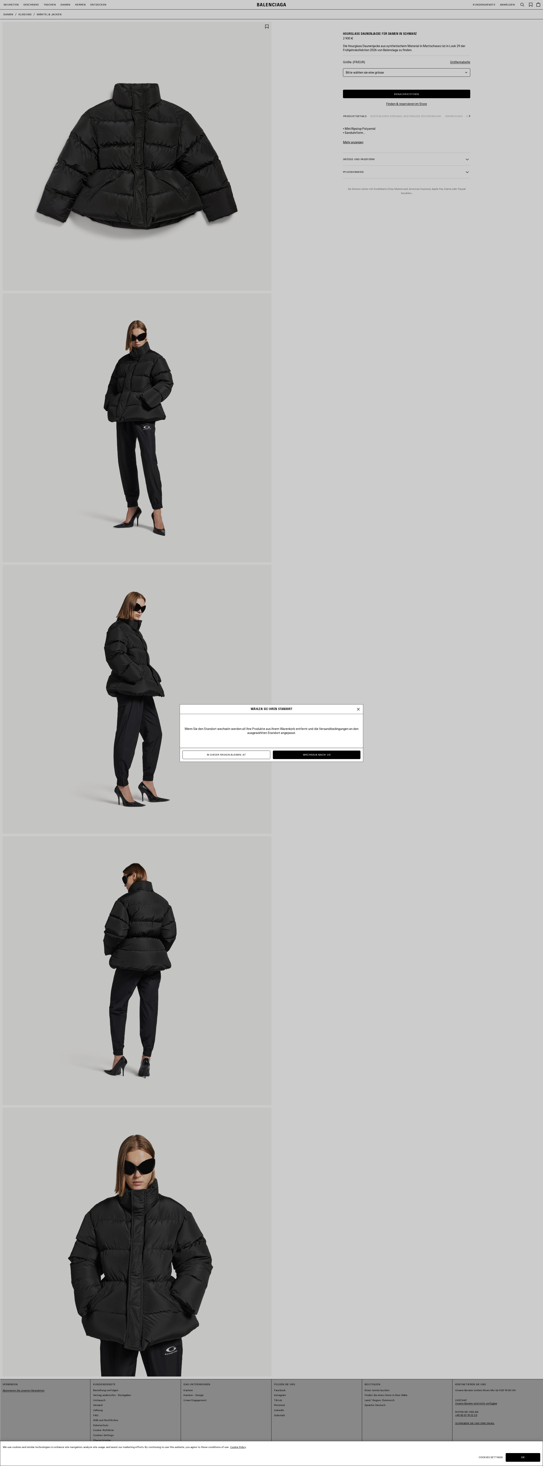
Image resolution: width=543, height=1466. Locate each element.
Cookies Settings (491, 1457)
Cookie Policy (238, 1447)
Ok (523, 1457)
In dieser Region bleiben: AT (226, 754)
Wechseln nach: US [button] (316, 754)
